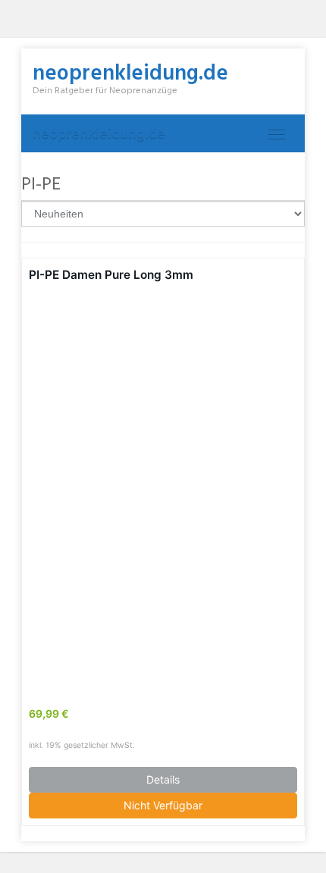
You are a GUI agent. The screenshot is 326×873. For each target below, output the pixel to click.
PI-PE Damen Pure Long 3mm (111, 275)
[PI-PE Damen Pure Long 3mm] (163, 485)
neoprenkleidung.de (99, 133)
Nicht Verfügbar (163, 805)
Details (163, 779)
